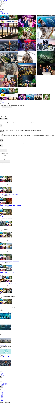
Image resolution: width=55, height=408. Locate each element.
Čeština (2, 393)
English (2, 392)
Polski (1, 399)
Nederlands (2, 397)
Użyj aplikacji (1, 11)
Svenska (2, 400)
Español (2, 395)
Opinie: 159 (2, 102)
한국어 (2, 396)
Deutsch (2, 394)
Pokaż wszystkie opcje (2, 335)
